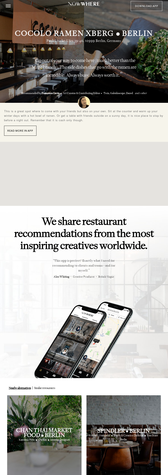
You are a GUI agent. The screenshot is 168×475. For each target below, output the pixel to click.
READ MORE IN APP (20, 130)
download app (146, 6)
